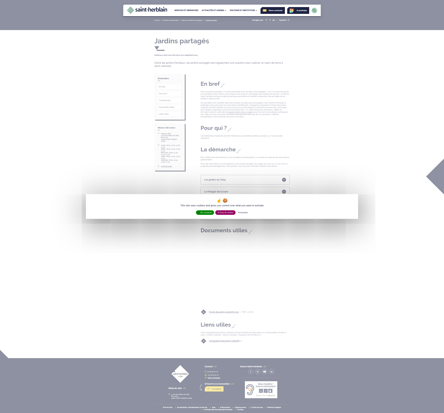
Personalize (243, 213)
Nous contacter (276, 10)
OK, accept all (206, 213)
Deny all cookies (226, 213)
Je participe (301, 10)
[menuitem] (186, 10)
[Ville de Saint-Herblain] (147, 13)
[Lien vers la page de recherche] (314, 10)
